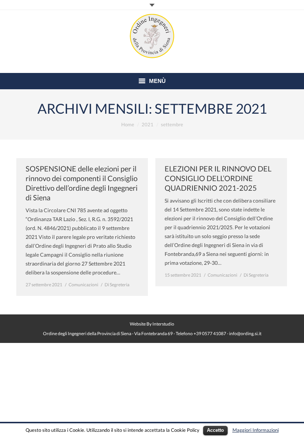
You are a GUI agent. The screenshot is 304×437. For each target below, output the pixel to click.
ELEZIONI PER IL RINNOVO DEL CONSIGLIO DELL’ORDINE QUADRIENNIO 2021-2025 (218, 178)
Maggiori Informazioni (255, 430)
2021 (147, 124)
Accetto (215, 430)
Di (117, 284)
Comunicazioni (83, 284)
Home (127, 124)
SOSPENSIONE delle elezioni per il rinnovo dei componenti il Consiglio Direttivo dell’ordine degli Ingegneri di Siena (82, 183)
